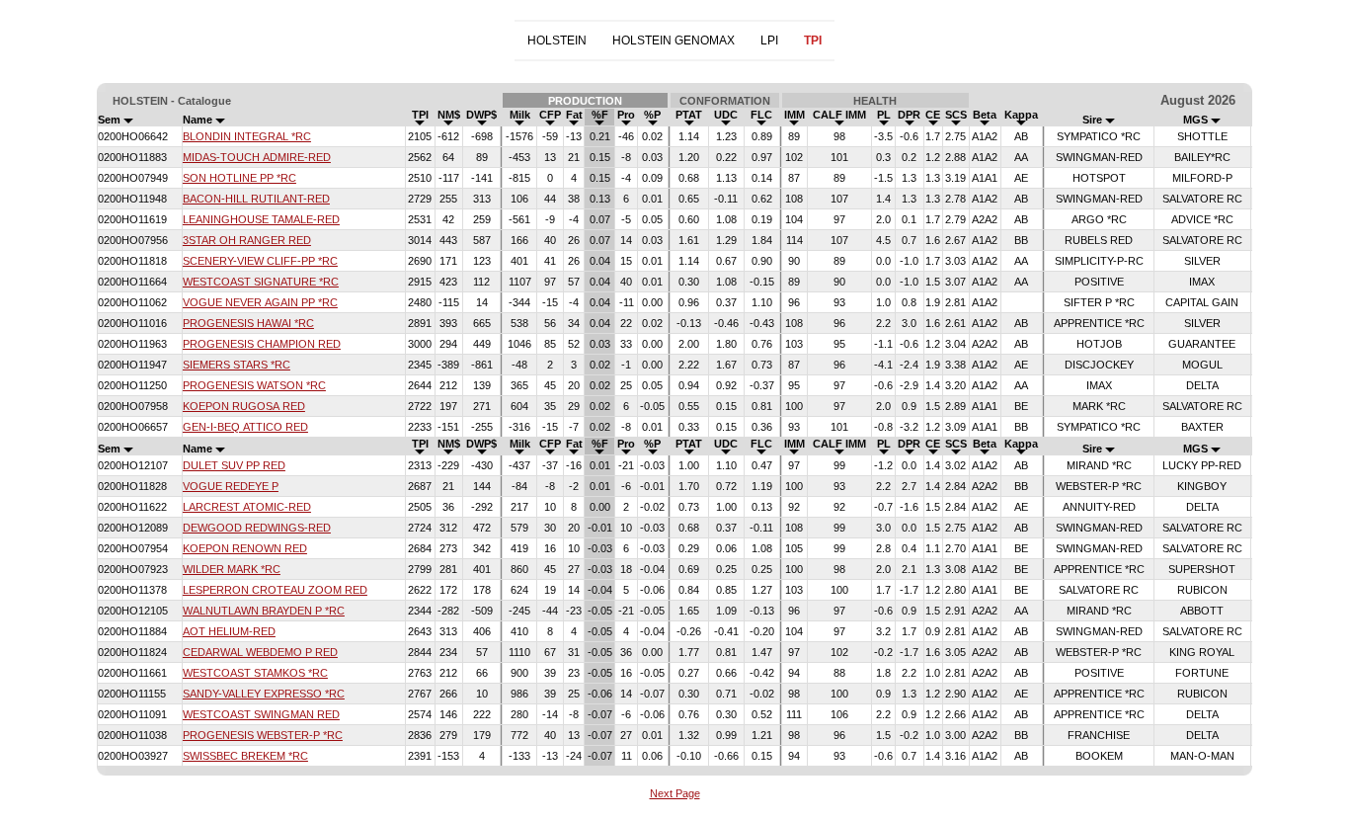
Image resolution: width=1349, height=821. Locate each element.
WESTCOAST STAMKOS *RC (255, 673)
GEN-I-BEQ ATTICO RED (245, 427)
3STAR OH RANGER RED (247, 240)
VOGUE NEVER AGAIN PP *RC (260, 302)
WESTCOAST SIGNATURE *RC (261, 281)
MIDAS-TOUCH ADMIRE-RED (257, 157)
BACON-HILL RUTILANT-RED (256, 199)
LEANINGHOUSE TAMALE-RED (261, 219)
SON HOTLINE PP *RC (239, 178)
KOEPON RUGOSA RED (244, 406)
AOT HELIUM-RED (229, 631)
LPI (769, 40)
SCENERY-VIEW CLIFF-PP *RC (260, 261)
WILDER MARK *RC (231, 569)
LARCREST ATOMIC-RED (247, 507)
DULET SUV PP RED (234, 465)
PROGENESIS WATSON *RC (254, 385)
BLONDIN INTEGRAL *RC (247, 136)
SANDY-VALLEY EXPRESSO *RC (264, 693)
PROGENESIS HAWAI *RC (248, 323)
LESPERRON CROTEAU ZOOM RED (275, 590)
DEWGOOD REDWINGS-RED (257, 528)
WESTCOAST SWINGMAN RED (261, 714)
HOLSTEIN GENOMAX (673, 40)
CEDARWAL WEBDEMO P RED (260, 652)
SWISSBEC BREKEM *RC (245, 756)
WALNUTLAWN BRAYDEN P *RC (264, 610)
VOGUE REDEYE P (230, 486)
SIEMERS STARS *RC (236, 364)
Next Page (675, 793)
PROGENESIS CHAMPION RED (262, 344)
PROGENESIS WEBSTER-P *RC (263, 735)
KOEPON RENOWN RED (245, 548)
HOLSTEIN (557, 40)
